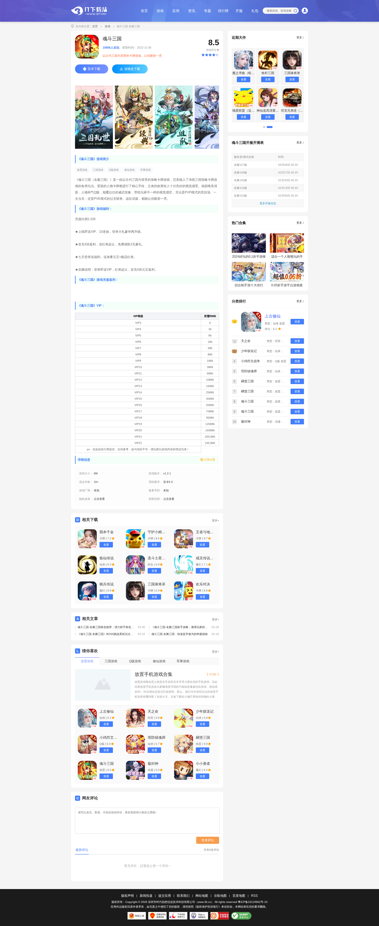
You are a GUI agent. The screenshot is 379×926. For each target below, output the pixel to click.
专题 (207, 11)
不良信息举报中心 (178, 915)
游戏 (160, 11)
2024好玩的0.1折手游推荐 (249, 258)
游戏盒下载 (132, 69)
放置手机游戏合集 (154, 674)
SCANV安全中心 (241, 915)
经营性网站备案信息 (157, 915)
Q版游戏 (114, 169)
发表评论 (207, 840)
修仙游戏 (129, 169)
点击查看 (99, 498)
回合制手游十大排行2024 (249, 286)
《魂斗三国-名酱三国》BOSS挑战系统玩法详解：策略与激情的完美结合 (106, 634)
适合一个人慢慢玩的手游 (287, 258)
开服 (239, 11)
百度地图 (239, 895)
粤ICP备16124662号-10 (252, 901)
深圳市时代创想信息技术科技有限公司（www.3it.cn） (181, 901)
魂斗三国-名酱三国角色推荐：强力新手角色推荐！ (106, 627)
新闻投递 (146, 895)
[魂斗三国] (94, 117)
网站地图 (201, 895)
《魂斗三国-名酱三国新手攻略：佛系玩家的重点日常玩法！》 (180, 627)
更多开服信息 (268, 203)
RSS (254, 895)
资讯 (191, 11)
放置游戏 (82, 169)
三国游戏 (98, 169)
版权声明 (127, 895)
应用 (175, 11)
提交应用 (164, 895)
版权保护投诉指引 (207, 906)
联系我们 (183, 895)
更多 (299, 37)
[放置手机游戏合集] (103, 685)
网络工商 (137, 915)
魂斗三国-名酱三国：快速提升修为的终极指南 (179, 634)
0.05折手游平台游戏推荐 (287, 286)
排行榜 (223, 11)
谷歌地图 (220, 895)
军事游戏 (145, 169)
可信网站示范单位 (219, 915)
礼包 (254, 11)
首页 (144, 11)
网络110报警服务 (199, 915)
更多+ (215, 520)
